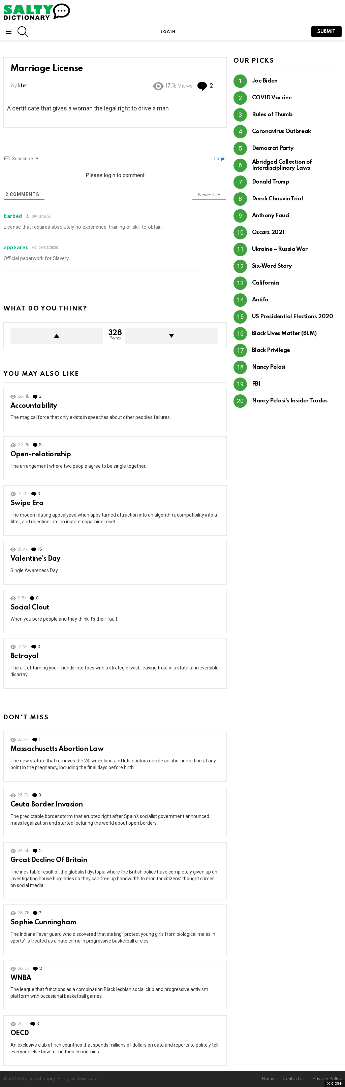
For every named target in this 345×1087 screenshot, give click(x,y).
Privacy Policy (327, 1079)
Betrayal (24, 656)
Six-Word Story (272, 266)
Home (268, 1079)
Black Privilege (271, 350)
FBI (256, 384)
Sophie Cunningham (43, 922)
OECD (19, 1033)
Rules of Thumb (272, 115)
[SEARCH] (23, 31)
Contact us (293, 1079)
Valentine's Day (35, 559)
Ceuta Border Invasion (46, 804)
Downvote (171, 336)
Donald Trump (270, 182)
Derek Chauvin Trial (277, 199)
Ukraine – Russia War (280, 249)
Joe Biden (265, 81)
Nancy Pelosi (269, 367)
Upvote (56, 336)
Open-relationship (40, 454)
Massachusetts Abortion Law (56, 749)
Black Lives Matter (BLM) (284, 333)
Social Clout (29, 607)
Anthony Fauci (270, 216)
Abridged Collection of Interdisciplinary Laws (282, 165)
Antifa (260, 300)
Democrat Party (272, 148)
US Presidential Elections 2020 (292, 317)
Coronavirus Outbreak (281, 131)
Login (219, 158)
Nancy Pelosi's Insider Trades (290, 401)
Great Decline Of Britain (48, 860)
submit (326, 31)
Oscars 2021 (268, 232)
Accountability (33, 406)
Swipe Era (26, 503)
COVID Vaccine (272, 98)
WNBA (20, 978)
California (265, 283)
